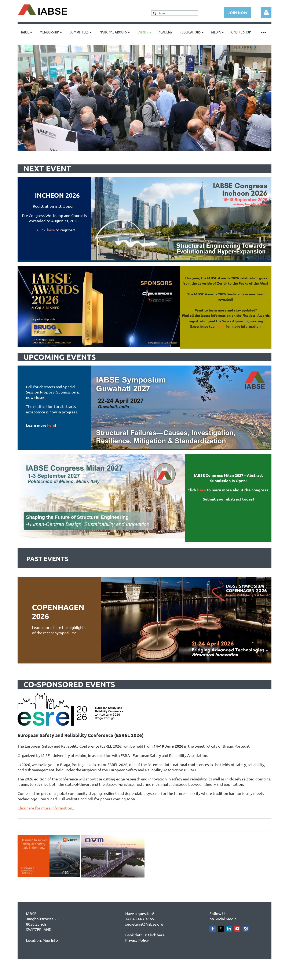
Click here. (156, 935)
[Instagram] (245, 929)
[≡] (263, 32)
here (51, 230)
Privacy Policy (137, 940)
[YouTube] (237, 929)
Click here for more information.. (46, 808)
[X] (221, 929)
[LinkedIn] (229, 929)
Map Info (50, 940)
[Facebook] (212, 929)
